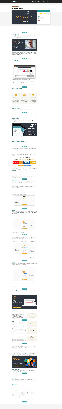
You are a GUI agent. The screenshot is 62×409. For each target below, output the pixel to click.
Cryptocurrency (13, 6)
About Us (43, 1)
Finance (17, 6)
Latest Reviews (34, 1)
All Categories (39, 1)
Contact (47, 1)
